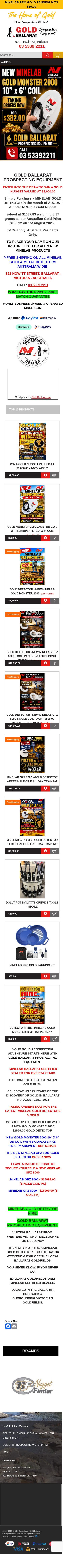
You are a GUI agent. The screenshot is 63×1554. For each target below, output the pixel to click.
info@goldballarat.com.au (16, 1467)
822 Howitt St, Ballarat (31, 42)
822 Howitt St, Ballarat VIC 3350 (20, 1475)
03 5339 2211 (32, 46)
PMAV (6, 1452)
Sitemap (6, 1536)
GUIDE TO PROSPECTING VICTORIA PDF (26, 1444)
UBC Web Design (26, 1536)
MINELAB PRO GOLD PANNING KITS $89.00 (31, 4)
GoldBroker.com (41, 397)
